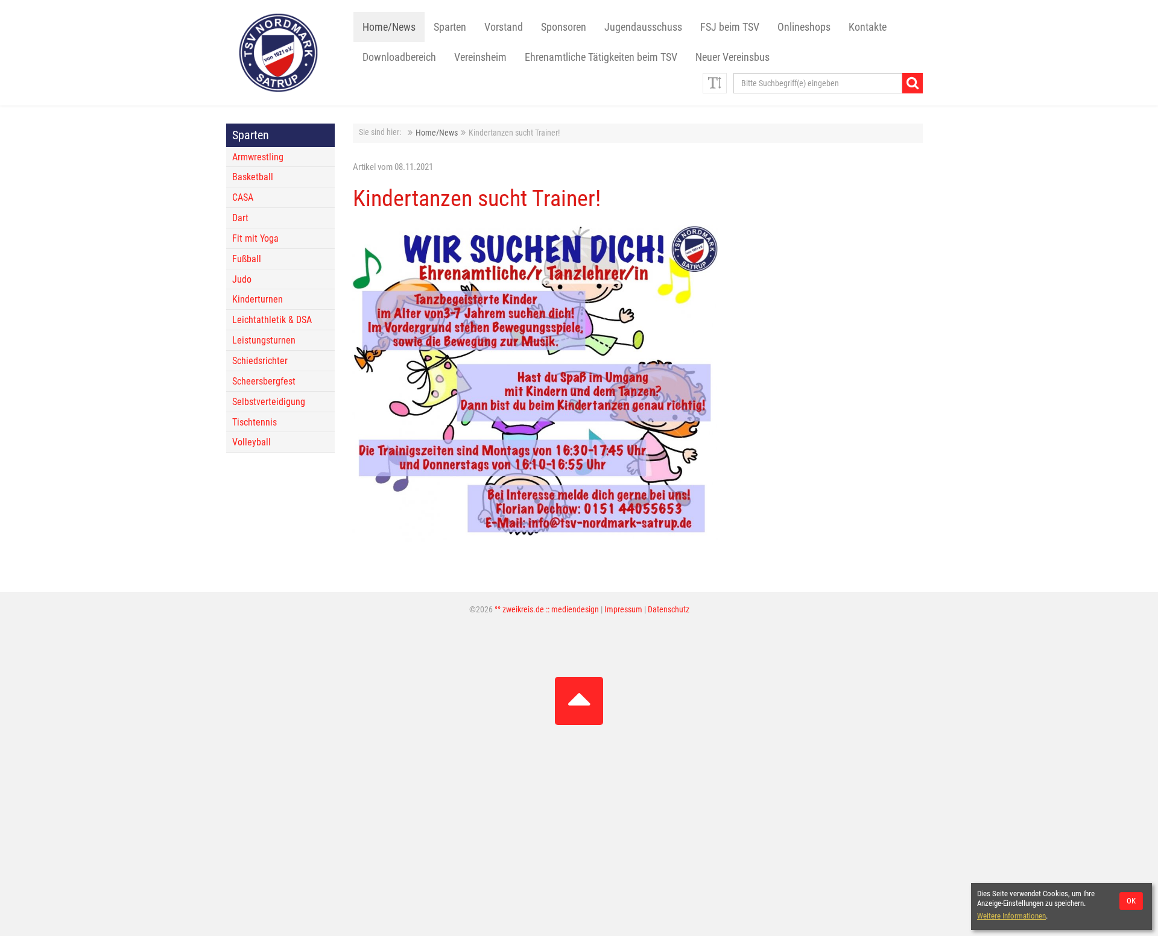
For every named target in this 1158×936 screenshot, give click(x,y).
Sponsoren (563, 27)
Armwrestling (257, 157)
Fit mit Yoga (255, 238)
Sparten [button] (450, 27)
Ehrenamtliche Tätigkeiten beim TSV (601, 57)
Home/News (389, 27)
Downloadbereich (399, 57)
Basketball (252, 177)
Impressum (623, 610)
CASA (242, 197)
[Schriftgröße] (715, 83)
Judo (242, 279)
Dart (240, 218)
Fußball (246, 259)
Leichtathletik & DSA (272, 319)
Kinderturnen (257, 299)
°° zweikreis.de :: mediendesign (547, 610)
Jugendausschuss (643, 27)
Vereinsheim (480, 57)
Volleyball (251, 442)
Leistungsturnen (264, 340)
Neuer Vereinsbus (732, 57)
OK (1131, 900)
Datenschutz (668, 610)
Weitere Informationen (1011, 915)
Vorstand (503, 27)
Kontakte (868, 27)
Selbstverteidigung (268, 401)
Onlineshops (804, 27)
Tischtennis (254, 422)
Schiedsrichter (260, 360)
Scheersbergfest (264, 381)
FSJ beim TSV (729, 27)
